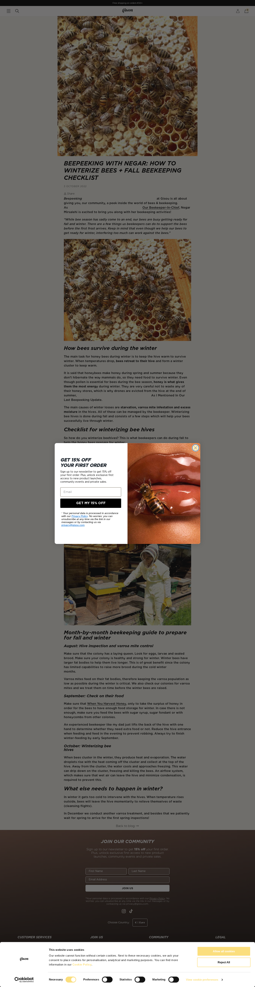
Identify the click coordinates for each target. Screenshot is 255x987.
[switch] (107, 980)
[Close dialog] (195, 448)
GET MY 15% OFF (90, 503)
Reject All (224, 962)
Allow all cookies (224, 951)
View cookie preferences (202, 979)
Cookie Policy (82, 964)
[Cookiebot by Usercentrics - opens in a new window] (24, 980)
